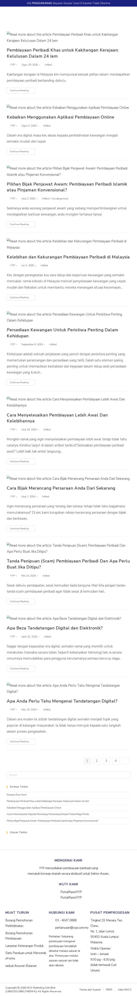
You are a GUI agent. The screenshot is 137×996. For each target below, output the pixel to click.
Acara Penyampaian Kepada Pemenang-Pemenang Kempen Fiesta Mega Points (48, 814)
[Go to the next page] (125, 760)
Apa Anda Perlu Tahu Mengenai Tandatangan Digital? (62, 701)
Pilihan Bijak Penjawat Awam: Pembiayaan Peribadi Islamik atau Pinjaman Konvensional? (52, 820)
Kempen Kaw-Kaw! (17, 794)
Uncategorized (60, 198)
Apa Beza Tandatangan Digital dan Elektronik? (55, 628)
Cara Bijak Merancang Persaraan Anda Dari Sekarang (61, 488)
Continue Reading (22, 90)
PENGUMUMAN (42, 3)
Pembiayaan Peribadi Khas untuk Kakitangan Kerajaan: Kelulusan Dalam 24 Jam (48, 801)
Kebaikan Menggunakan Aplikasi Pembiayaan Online (60, 117)
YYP (12, 64)
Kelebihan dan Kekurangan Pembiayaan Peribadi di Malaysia (68, 257)
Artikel (48, 64)
